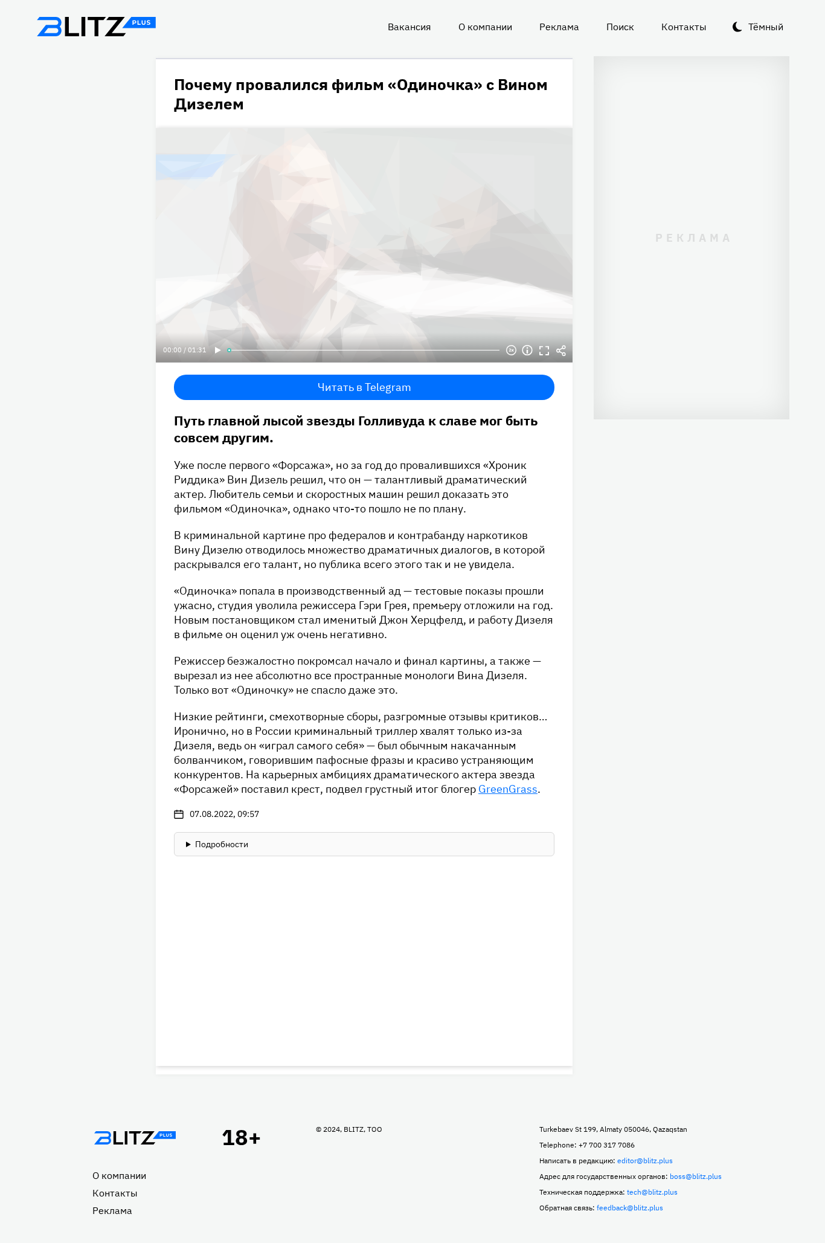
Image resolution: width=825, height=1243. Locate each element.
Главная (134, 1138)
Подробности (221, 844)
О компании (485, 27)
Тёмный (765, 27)
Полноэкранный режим (544, 350)
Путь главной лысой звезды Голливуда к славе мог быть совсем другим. (356, 429)
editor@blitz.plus (645, 1160)
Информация (527, 350)
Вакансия (409, 27)
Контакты (684, 27)
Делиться (561, 350)
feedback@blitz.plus (630, 1207)
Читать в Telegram (364, 387)
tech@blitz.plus (652, 1191)
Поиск (620, 27)
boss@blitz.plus (696, 1176)
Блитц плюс (96, 26)
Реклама (559, 27)
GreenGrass (508, 789)
